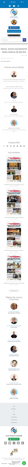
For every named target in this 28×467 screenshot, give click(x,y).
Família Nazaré (14, 419)
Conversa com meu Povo (14, 341)
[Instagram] (14, 443)
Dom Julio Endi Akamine (14, 340)
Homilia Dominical (14, 355)
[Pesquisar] (24, 40)
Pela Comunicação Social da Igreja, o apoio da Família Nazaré (14, 217)
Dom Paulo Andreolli (14, 311)
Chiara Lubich (14, 397)
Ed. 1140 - (11, 251)
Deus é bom (14, 327)
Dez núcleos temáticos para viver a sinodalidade (14, 79)
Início (14, 406)
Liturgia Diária (14, 417)
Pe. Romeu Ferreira (14, 354)
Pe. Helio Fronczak (14, 382)
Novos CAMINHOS (14, 114)
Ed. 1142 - (11, 186)
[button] (4, 2)
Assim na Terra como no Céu (14, 384)
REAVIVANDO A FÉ (14, 370)
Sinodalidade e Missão (14, 313)
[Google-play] (22, 443)
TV (14, 411)
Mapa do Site (4, 463)
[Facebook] (5, 443)
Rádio (14, 414)
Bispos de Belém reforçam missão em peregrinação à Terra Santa (14, 184)
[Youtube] (9, 443)
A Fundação (13, 408)
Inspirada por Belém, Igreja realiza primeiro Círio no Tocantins (14, 250)
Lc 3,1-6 (14, 100)
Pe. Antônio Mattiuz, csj (14, 368)
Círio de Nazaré (14, 422)
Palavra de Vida (14, 398)
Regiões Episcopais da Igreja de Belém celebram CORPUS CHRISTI (14, 283)
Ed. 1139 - (11, 284)
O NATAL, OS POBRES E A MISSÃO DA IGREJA (14, 86)
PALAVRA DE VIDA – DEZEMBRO (14, 128)
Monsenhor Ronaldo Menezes (14, 325)
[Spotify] (18, 443)
